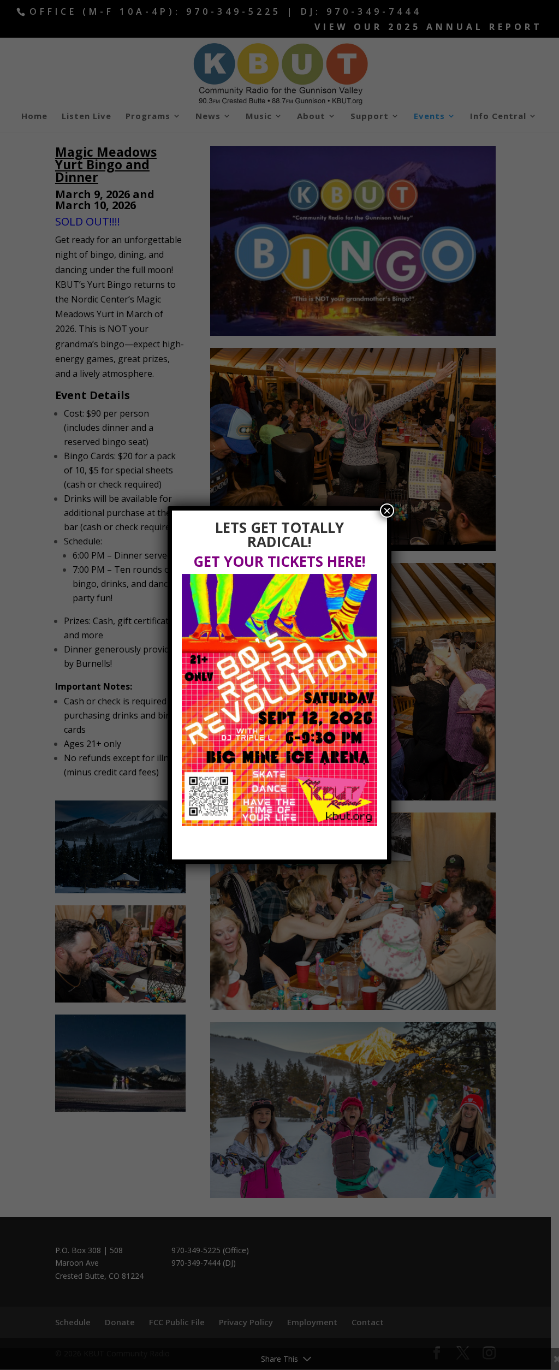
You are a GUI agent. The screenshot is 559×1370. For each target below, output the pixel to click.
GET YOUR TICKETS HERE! (279, 561)
